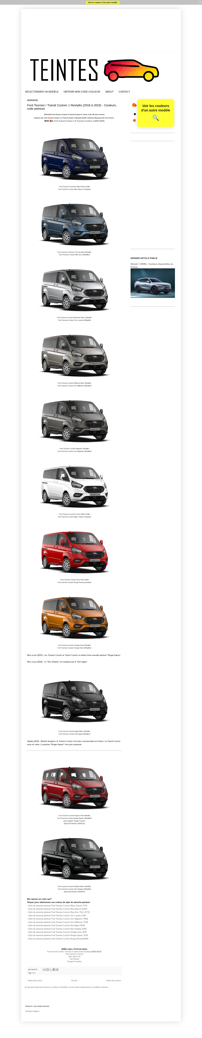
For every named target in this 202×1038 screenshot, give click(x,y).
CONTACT (124, 91)
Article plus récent (35, 981)
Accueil (74, 981)
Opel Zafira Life (74, 956)
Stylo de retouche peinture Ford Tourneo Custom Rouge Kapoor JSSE (58, 935)
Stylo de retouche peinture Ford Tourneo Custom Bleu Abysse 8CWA (57, 909)
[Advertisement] (101, 31)
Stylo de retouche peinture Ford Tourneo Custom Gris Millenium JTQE (58, 922)
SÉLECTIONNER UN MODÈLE (42, 91)
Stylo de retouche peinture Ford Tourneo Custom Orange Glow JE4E (57, 932)
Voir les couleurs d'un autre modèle (102, 2)
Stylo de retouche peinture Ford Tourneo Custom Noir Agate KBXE (56, 925)
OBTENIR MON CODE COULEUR (82, 91)
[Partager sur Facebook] (53, 969)
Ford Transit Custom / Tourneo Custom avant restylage (69, 952)
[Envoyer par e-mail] (44, 969)
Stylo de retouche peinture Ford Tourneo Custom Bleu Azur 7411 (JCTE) (59, 912)
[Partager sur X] (50, 969)
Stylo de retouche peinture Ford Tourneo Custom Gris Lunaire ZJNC (57, 915)
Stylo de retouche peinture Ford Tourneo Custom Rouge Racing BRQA (58, 939)
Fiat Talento (74, 959)
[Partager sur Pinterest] (57, 969)
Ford (33, 973)
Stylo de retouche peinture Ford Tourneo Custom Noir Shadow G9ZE (57, 929)
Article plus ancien (113, 981)
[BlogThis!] (47, 969)
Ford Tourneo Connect (74, 954)
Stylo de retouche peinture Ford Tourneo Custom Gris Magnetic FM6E (58, 919)
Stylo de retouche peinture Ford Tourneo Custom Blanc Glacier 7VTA (57, 906)
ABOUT (109, 91)
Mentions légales (32, 1011)
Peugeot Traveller (74, 962)
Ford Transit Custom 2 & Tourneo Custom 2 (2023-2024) (79, 121)
